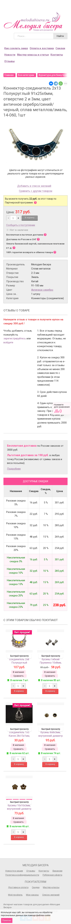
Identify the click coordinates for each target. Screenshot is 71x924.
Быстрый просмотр (19, 656)
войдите (8, 342)
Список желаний (50, 894)
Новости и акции (14, 870)
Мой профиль (15, 894)
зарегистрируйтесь (14, 338)
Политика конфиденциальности (22, 875)
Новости (9, 54)
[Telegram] (56, 83)
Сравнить (62, 408)
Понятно (6, 920)
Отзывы (9, 61)
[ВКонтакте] (51, 83)
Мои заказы (32, 894)
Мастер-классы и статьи (33, 54)
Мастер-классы (51, 887)
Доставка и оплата (18, 887)
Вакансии (57, 870)
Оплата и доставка (42, 48)
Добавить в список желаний (34, 186)
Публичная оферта (52, 875)
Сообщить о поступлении (20, 225)
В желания (18, 672)
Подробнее (14, 468)
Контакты (56, 54)
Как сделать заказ (16, 48)
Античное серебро (42, 289)
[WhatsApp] (61, 83)
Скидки (60, 48)
